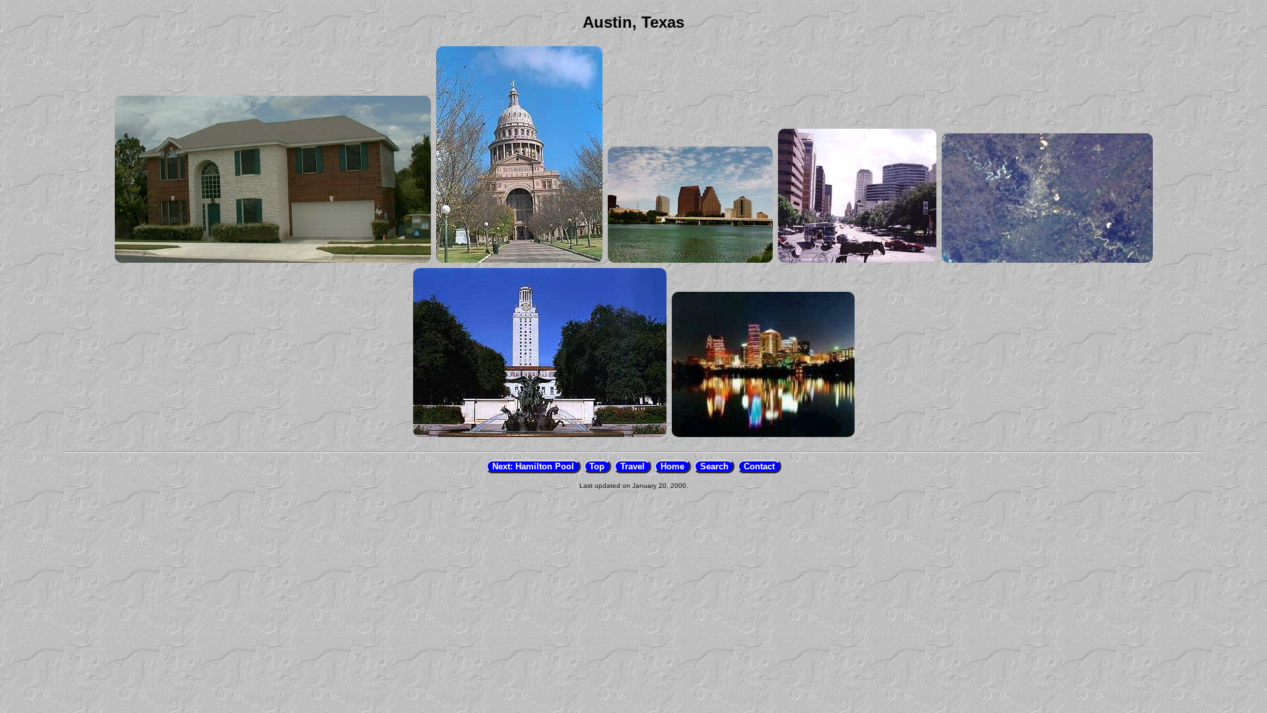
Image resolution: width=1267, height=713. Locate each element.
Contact (759, 466)
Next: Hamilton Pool (533, 466)
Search (714, 466)
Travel (632, 466)
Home (672, 466)
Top (596, 466)
